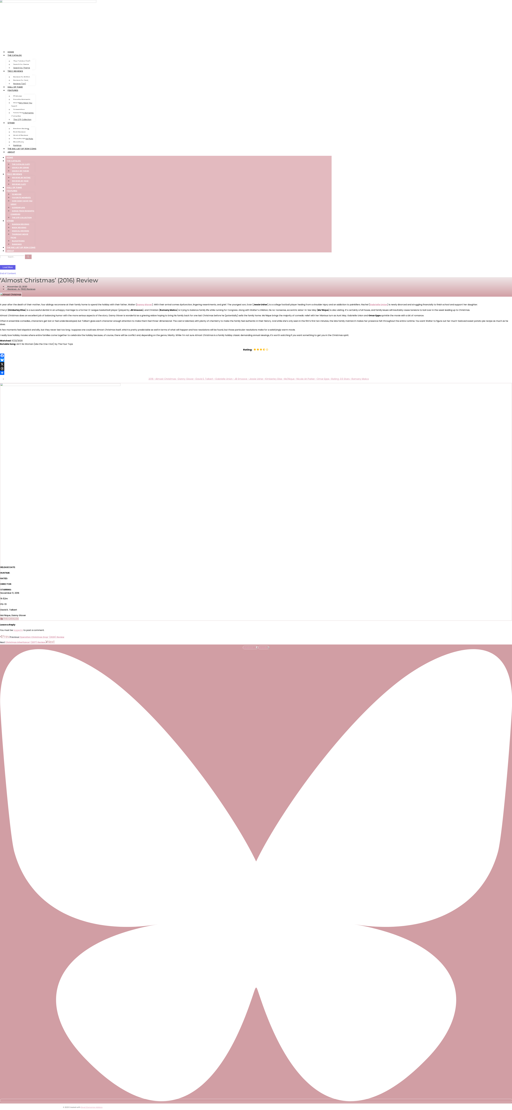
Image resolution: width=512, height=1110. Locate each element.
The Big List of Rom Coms (22, 149)
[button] (9, 618)
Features (13, 90)
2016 (152, 378)
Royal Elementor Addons (91, 1107)
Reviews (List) (19, 83)
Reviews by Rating (21, 77)
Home (11, 52)
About (11, 152)
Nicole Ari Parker (307, 378)
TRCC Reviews (15, 71)
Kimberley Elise (274, 378)
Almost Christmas (166, 378)
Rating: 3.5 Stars (341, 378)
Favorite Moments (21, 99)
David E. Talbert (205, 378)
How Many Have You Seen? (21, 105)
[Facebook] (256, 356)
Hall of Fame (15, 87)
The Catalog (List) (21, 61)
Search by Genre (21, 64)
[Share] (256, 373)
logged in (18, 630)
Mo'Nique (290, 378)
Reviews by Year (20, 80)
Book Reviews (19, 132)
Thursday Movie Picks (23, 138)
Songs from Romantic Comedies (22, 115)
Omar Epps (324, 378)
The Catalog (15, 55)
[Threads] (256, 368)
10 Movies (17, 96)
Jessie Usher (257, 378)
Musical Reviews (20, 135)
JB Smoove (242, 378)
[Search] (28, 257)
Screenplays (19, 109)
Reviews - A (14, 289)
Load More (8, 267)
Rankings (17, 145)
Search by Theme (21, 68)
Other (11, 123)
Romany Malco (360, 378)
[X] (256, 364)
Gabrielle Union (378, 304)
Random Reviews (21, 128)
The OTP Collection (22, 119)
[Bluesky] (256, 360)
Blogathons (18, 142)
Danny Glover (187, 378)
